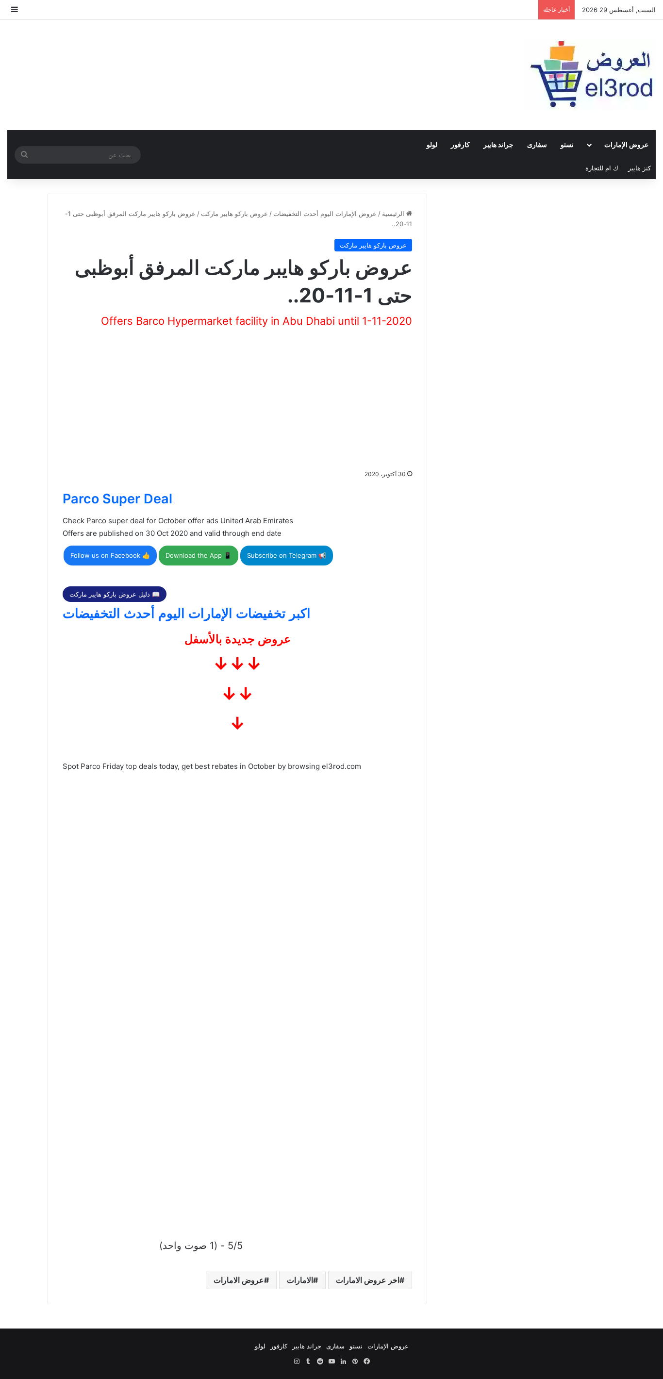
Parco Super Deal (117, 499)
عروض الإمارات (626, 144)
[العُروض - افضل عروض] (590, 75)
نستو (567, 144)
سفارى (537, 144)
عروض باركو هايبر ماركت (234, 213)
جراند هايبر (498, 144)
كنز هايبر (639, 168)
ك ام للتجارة (601, 168)
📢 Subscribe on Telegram (286, 555)
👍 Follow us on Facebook (110, 555)
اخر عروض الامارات (367, 1280)
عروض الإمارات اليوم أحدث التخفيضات (325, 213)
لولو (432, 144)
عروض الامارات (239, 1280)
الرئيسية (394, 213)
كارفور (460, 144)
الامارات (300, 1280)
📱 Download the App (199, 555)
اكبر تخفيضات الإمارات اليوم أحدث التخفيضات (187, 613)
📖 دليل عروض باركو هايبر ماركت (114, 594)
